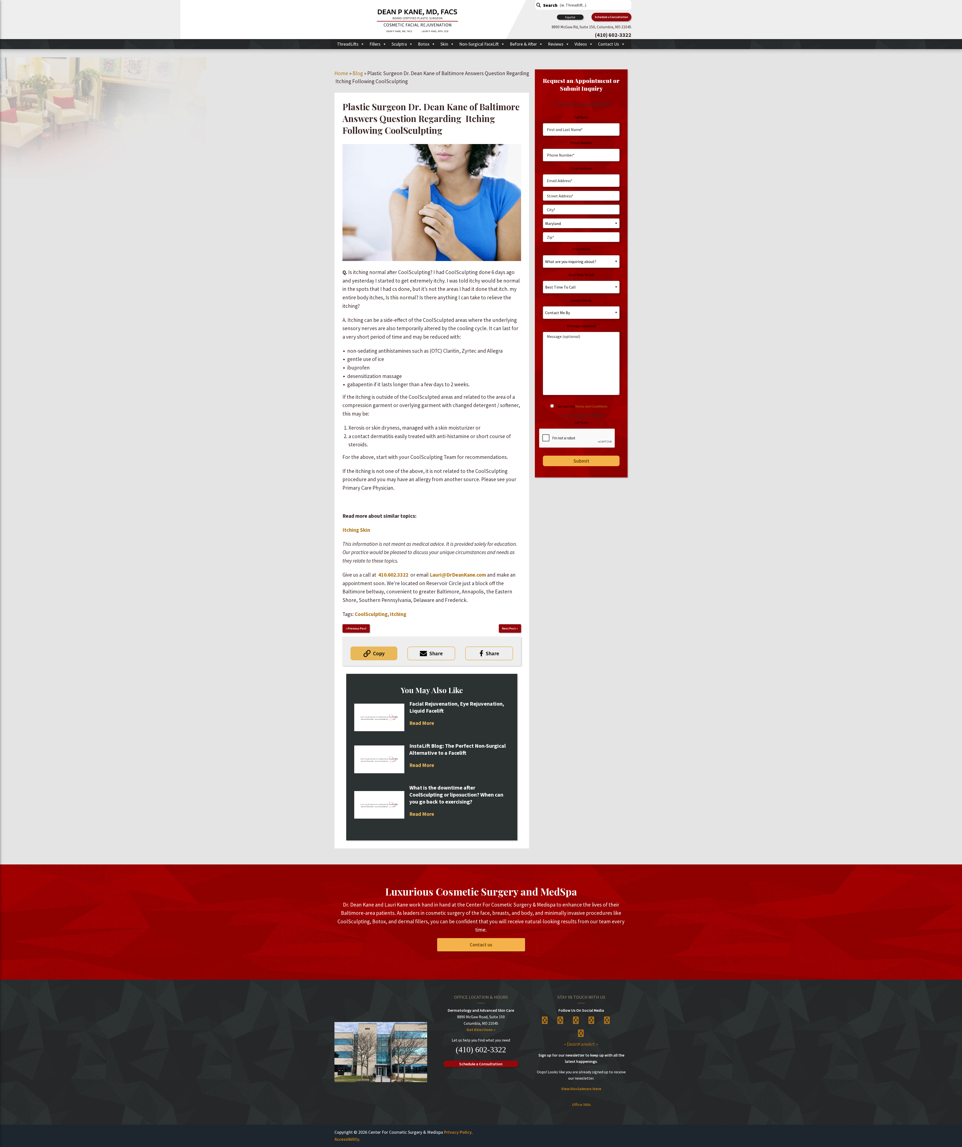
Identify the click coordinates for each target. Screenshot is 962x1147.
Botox (423, 44)
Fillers (375, 44)
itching (398, 614)
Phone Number (581, 143)
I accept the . (582, 406)
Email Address (581, 168)
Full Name (581, 117)
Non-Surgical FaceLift (479, 44)
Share (436, 653)
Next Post (509, 628)
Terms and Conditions (591, 406)
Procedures (581, 249)
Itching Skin (356, 530)
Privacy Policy (458, 1132)
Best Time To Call (581, 275)
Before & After (523, 44)
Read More (421, 723)
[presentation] (577, 438)
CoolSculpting (371, 614)
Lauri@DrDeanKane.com (458, 574)
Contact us (481, 945)
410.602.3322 (393, 574)
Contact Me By (581, 300)
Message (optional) (581, 326)
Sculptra (399, 44)
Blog (357, 73)
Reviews (555, 44)
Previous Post (357, 628)
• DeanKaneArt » (581, 1044)
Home (341, 73)
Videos (580, 44)
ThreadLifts (347, 44)
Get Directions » (481, 1029)
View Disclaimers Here (581, 1088)
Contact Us (608, 44)
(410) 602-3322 (481, 1049)
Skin (444, 44)
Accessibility (346, 1139)
